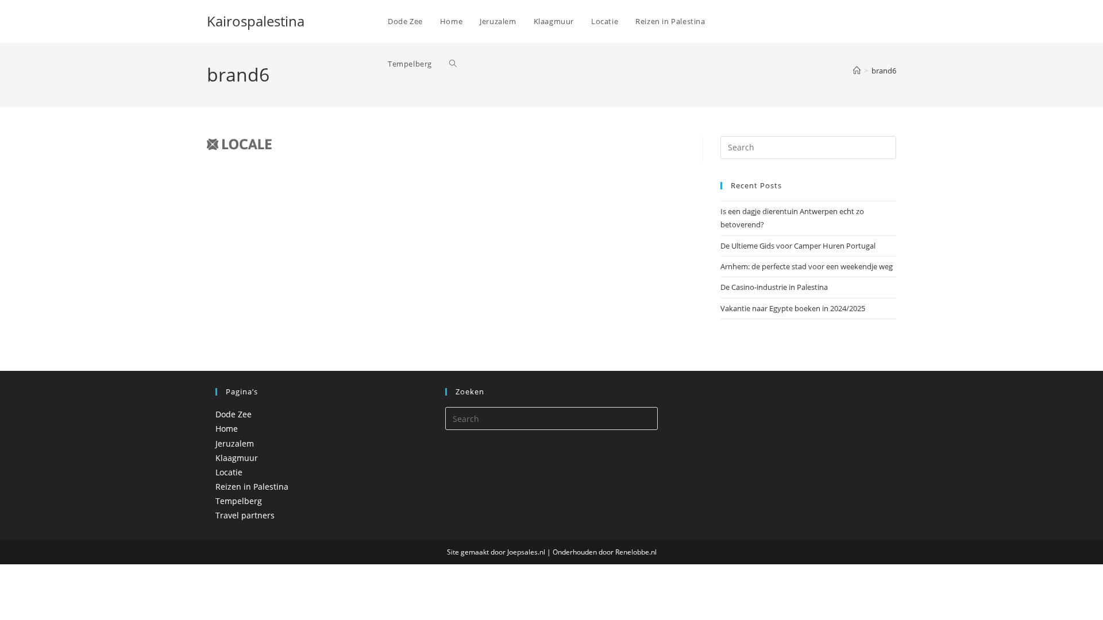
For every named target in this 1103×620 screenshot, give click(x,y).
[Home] (857, 70)
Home (226, 428)
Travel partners (245, 515)
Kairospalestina (255, 20)
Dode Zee (233, 414)
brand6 (883, 70)
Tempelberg (238, 500)
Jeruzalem (234, 443)
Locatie (228, 472)
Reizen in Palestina (251, 486)
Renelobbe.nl (636, 552)
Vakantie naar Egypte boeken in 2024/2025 (792, 308)
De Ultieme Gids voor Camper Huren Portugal (798, 246)
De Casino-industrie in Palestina (774, 287)
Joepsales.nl (526, 552)
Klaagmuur (236, 457)
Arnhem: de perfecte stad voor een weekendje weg (806, 266)
